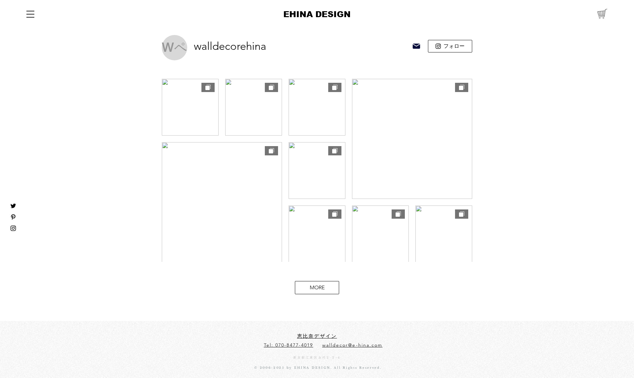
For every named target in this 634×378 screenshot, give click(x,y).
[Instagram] (13, 228)
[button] (30, 14)
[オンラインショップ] (601, 13)
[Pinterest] (13, 217)
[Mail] (416, 46)
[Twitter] (13, 205)
